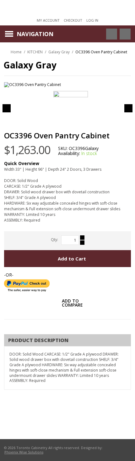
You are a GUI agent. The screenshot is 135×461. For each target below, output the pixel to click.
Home (16, 52)
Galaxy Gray (59, 52)
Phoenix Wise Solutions (23, 452)
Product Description (38, 340)
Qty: (54, 239)
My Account (48, 20)
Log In (92, 20)
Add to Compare (72, 303)
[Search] (106, 34)
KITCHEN (35, 52)
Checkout (73, 20)
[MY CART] (125, 34)
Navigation (35, 34)
